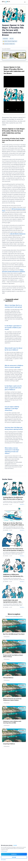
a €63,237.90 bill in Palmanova (17, 234)
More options (3, 859)
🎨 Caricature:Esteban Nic (9, 43)
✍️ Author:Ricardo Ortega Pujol (10, 41)
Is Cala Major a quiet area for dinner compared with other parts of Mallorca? (13, 387)
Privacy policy (4, 851)
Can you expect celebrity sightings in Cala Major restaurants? (12, 408)
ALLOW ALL (14, 854)
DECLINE (14, 857)
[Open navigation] (25, 2)
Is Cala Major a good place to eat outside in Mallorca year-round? (13, 327)
